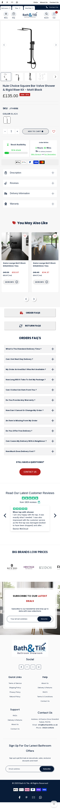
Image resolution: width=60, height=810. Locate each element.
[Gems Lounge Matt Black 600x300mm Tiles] (15, 246)
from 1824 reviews (28, 502)
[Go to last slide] (4, 45)
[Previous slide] (26, 299)
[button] (18, 77)
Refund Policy (15, 696)
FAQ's (15, 715)
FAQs (36, 2)
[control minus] (5, 131)
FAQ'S (45, 692)
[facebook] (2, 2)
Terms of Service (15, 683)
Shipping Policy (15, 687)
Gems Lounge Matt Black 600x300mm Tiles (14, 264)
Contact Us (54, 2)
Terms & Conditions (45, 696)
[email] (12, 2)
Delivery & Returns (45, 687)
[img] (30, 498)
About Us (44, 2)
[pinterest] (7, 2)
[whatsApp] (17, 2)
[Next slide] (56, 45)
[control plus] (17, 131)
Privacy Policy (15, 692)
